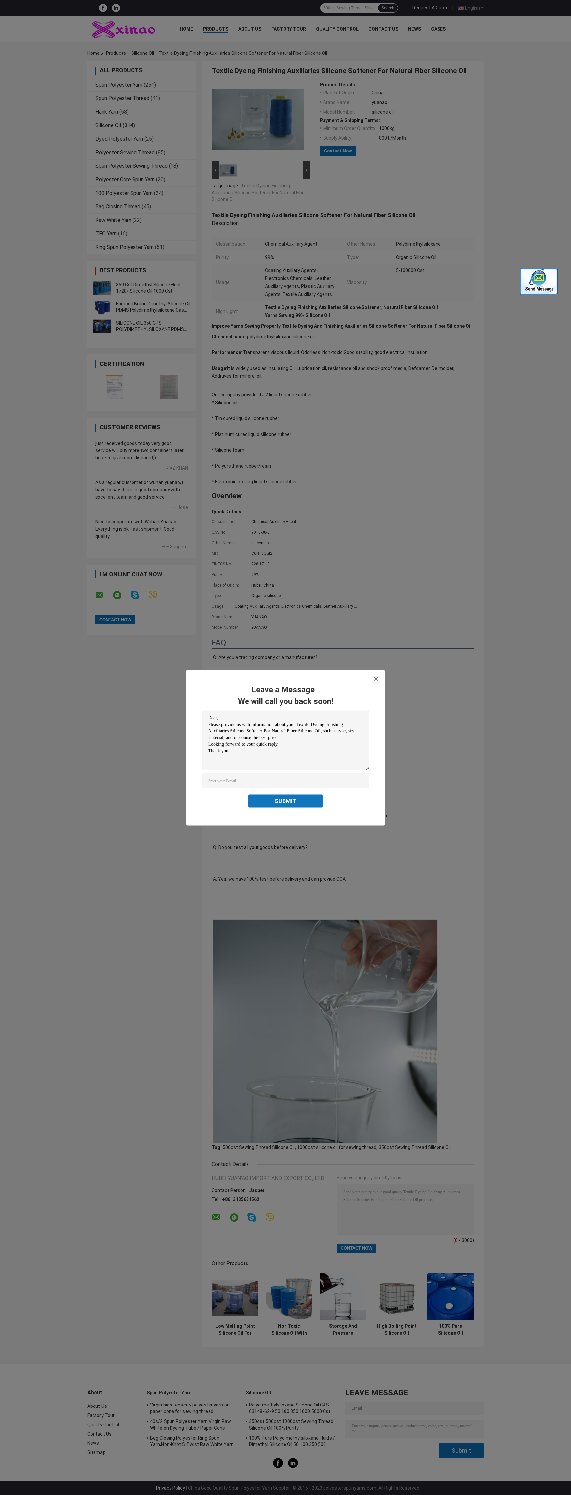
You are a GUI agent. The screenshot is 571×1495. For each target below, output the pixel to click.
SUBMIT (286, 800)
